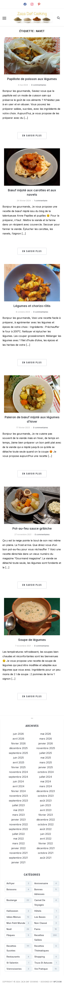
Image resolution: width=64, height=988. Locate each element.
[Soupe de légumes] (32, 599)
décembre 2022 (46, 819)
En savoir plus (32, 135)
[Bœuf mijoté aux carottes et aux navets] (32, 150)
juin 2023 (45, 805)
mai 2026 (45, 733)
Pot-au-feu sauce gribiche (32, 528)
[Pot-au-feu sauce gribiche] (32, 488)
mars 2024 (45, 786)
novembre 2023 (18, 795)
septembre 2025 (18, 753)
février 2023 (46, 814)
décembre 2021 (46, 848)
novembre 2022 (18, 824)
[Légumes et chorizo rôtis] (32, 265)
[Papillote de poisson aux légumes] (32, 39)
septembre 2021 (18, 857)
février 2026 (18, 743)
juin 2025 (18, 757)
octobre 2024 (46, 771)
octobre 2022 (46, 824)
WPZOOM (57, 982)
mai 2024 (45, 781)
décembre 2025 (18, 748)
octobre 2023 (46, 795)
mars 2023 (18, 814)
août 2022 (46, 829)
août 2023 (46, 800)
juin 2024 (18, 781)
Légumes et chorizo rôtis (32, 306)
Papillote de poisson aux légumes (32, 79)
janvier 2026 (45, 743)
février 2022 (46, 843)
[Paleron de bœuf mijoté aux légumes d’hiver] (32, 377)
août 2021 (45, 857)
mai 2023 (18, 810)
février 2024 (18, 791)
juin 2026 (18, 733)
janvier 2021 (18, 862)
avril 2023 (45, 810)
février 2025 (18, 767)
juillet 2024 (45, 776)
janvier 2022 (18, 848)
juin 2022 (45, 833)
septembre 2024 (18, 776)
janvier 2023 (18, 819)
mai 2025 (45, 757)
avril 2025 (18, 762)
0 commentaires (38, 85)
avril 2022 (45, 838)
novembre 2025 (45, 748)
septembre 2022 (18, 829)
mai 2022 (18, 838)
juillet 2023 (18, 805)
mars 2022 (18, 843)
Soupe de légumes (32, 640)
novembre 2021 (18, 852)
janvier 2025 (46, 767)
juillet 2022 (18, 833)
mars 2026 (45, 738)
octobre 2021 (45, 852)
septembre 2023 (18, 800)
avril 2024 (18, 786)
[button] (4, 18)
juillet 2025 (45, 753)
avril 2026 (18, 738)
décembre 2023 (46, 791)
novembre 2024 (18, 771)
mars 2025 (45, 762)
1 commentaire (40, 200)
